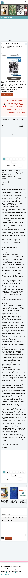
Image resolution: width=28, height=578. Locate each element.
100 (24, 158)
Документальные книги (13, 81)
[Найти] (25, 2)
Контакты (3, 572)
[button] (3, 518)
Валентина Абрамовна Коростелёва (13, 87)
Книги (6, 81)
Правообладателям (10, 572)
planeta (3, 2)
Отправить (8, 538)
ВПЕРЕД (14, 161)
